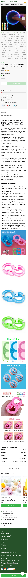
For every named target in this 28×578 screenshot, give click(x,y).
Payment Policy (4, 539)
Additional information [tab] (6, 115)
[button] (5, 83)
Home (2, 4)
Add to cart (13, 575)
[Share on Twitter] (4, 106)
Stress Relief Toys (14, 4)
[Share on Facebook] (2, 106)
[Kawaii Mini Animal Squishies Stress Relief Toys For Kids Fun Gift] (11, 486)
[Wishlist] (19, 479)
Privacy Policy (4, 538)
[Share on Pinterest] (7, 106)
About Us (3, 541)
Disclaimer (3, 545)
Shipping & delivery (5, 533)
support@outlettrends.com (10, 552)
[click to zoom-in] (13, 18)
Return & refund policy (6, 535)
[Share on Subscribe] (14, 106)
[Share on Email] (9, 106)
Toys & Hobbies (7, 4)
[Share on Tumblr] (12, 106)
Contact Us (3, 544)
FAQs (2, 542)
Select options (11, 505)
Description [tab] (4, 112)
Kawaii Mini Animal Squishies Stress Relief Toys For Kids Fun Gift (9, 499)
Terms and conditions (5, 536)
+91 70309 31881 (8, 551)
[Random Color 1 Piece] (3, 77)
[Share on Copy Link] (17, 106)
